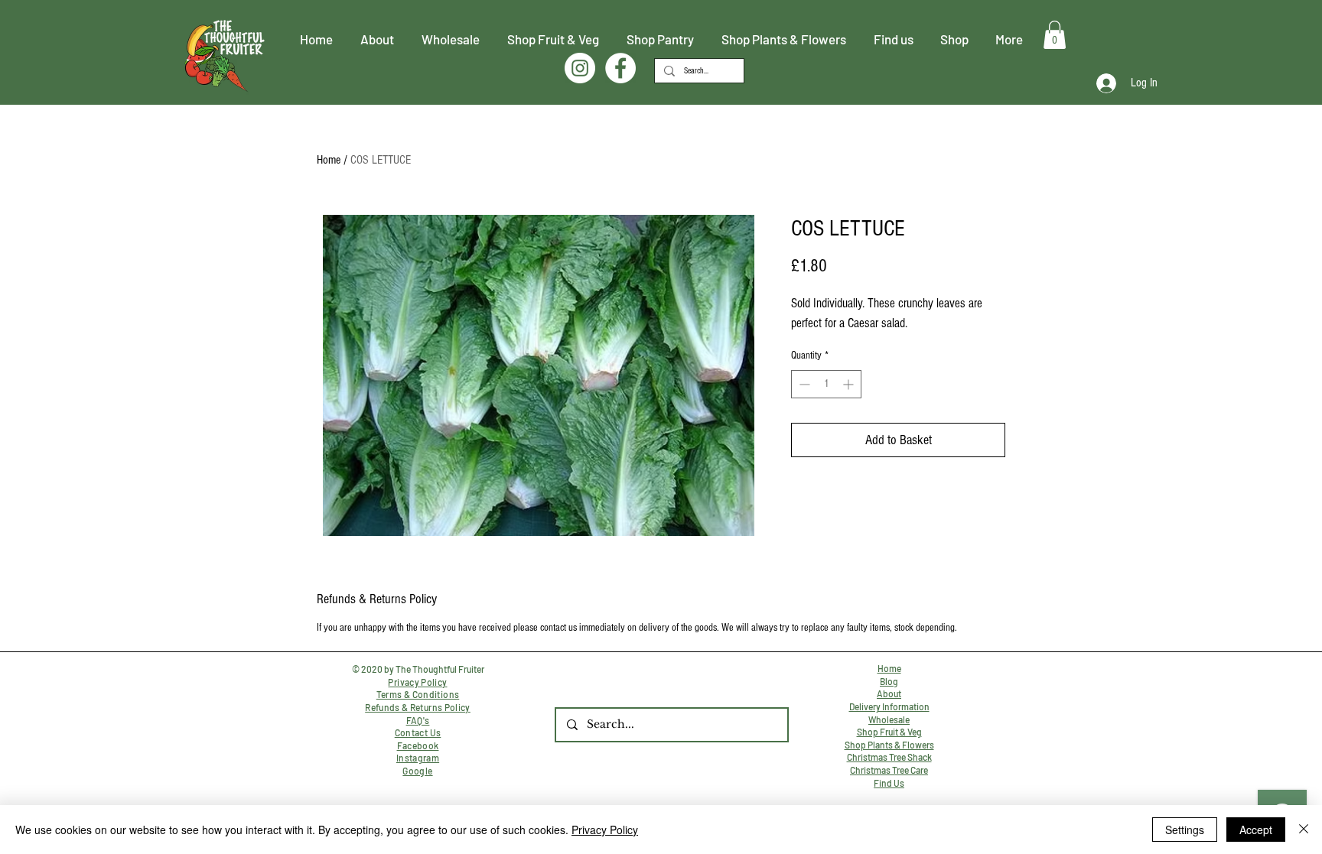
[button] (1054, 35)
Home (328, 160)
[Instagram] (580, 68)
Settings (1184, 829)
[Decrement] (802, 384)
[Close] (1303, 829)
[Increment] (849, 384)
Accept (1255, 829)
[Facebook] (620, 68)
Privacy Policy (604, 829)
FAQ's (418, 720)
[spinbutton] (826, 384)
